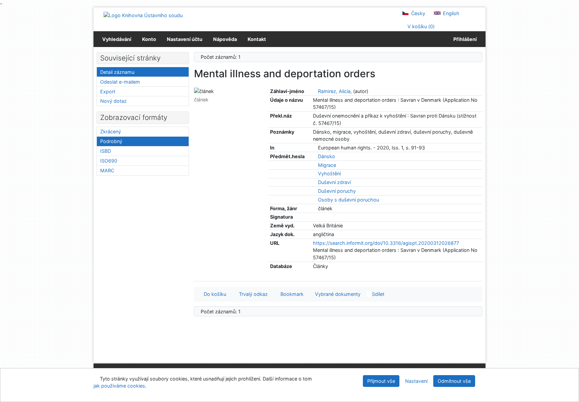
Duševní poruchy (337, 191)
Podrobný (111, 141)
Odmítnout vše (454, 381)
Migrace (327, 165)
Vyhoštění (329, 173)
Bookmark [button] (291, 294)
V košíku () (420, 26)
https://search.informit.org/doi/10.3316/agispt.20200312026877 (386, 243)
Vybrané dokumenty (337, 294)
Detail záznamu (117, 72)
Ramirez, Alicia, (335, 91)
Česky (417, 13)
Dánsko (326, 156)
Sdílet (377, 294)
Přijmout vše (381, 381)
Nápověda (225, 39)
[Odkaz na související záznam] (315, 91)
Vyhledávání (116, 39)
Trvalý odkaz (252, 294)
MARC (107, 170)
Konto (149, 39)
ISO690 (108, 161)
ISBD (105, 151)
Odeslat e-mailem (120, 82)
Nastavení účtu (184, 39)
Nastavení (416, 381)
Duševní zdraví (334, 182)
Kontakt (257, 39)
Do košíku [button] (213, 294)
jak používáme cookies (119, 386)
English (450, 13)
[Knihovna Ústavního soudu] (143, 15)
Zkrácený (110, 131)
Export (107, 91)
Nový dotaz (113, 101)
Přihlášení (464, 39)
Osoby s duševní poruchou (348, 200)
